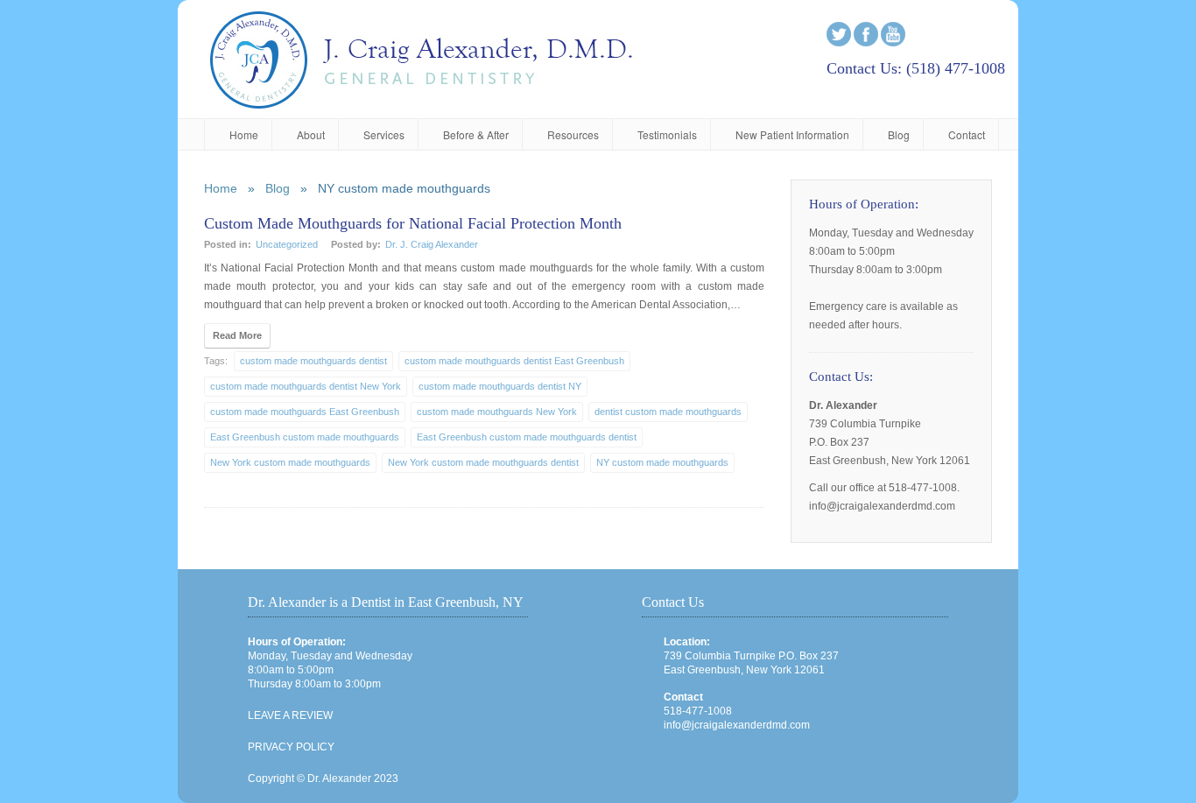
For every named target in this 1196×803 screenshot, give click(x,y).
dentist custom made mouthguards (668, 411)
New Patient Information (792, 134)
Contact (966, 134)
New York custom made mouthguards (290, 462)
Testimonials (667, 134)
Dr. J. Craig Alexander (431, 244)
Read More (237, 335)
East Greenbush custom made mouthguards (304, 437)
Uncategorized (287, 244)
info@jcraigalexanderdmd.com (737, 725)
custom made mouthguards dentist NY (500, 386)
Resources (573, 134)
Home (243, 134)
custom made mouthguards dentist (313, 361)
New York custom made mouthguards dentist (483, 462)
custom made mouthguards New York (497, 411)
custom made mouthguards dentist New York (305, 386)
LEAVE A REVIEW (290, 715)
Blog (899, 134)
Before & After (476, 134)
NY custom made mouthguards (662, 462)
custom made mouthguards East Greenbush (304, 411)
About (311, 134)
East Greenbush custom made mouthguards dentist (527, 437)
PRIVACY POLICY (291, 747)
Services (384, 134)
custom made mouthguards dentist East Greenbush (514, 361)
